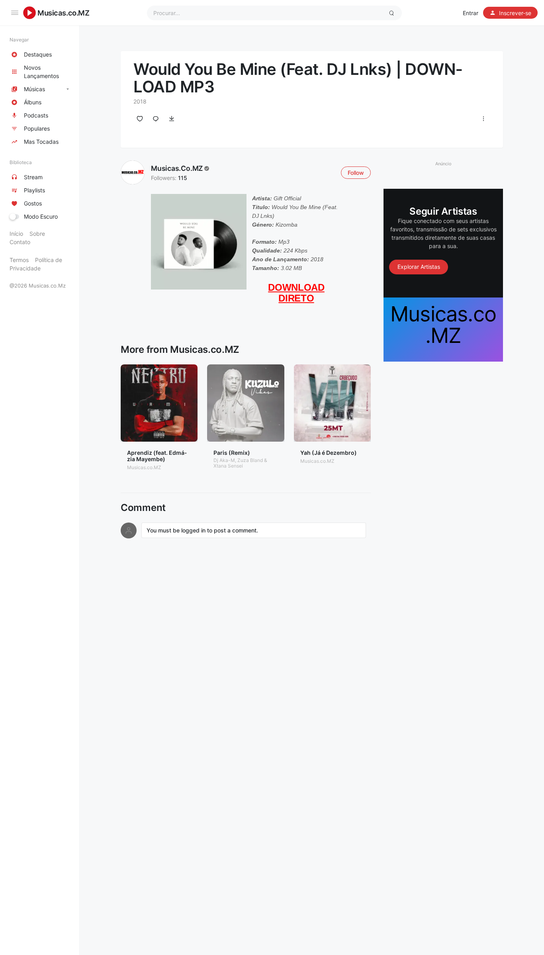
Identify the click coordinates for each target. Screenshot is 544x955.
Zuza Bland (250, 460)
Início (16, 233)
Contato (20, 242)
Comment (143, 508)
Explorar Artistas (418, 266)
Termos (19, 259)
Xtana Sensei (228, 466)
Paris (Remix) (231, 452)
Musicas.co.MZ (63, 12)
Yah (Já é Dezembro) (328, 452)
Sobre (37, 233)
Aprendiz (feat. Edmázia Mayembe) (157, 456)
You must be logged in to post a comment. (202, 530)
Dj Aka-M (224, 460)
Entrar (470, 13)
